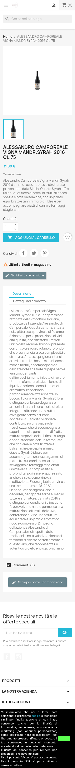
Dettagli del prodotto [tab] (29, 301)
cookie (36, 715)
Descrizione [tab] (21, 293)
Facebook (7, 656)
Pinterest (44, 253)
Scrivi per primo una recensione (40, 582)
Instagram (18, 656)
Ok (64, 738)
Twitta (34, 253)
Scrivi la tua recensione (27, 275)
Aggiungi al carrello (31, 237)
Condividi (23, 253)
